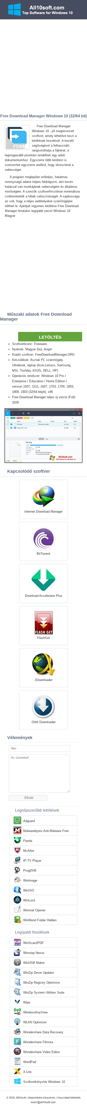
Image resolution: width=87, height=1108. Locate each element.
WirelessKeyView (35, 1012)
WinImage (30, 880)
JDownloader (43, 680)
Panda (27, 841)
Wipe (26, 1002)
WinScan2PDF (33, 943)
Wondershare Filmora (38, 1042)
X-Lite (27, 1072)
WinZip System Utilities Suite (43, 992)
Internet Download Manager (43, 511)
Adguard (29, 821)
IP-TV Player (32, 860)
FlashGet (43, 638)
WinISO (28, 890)
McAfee (28, 851)
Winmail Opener (34, 910)
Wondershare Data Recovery (43, 1032)
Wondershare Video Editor (41, 1052)
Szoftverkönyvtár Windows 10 (44, 1082)
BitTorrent (43, 553)
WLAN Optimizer (35, 1022)
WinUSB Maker (34, 963)
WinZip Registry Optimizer (41, 982)
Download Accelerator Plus (43, 596)
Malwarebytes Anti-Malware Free (46, 831)
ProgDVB (29, 870)
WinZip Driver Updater (38, 972)
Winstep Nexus (33, 953)
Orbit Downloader (44, 722)
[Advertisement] (43, 65)
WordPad (29, 1062)
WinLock (29, 900)
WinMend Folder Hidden (40, 920)
